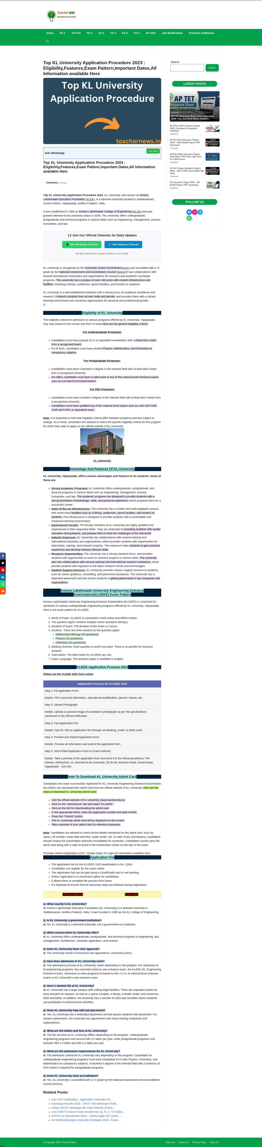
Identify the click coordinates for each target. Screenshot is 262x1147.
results (123, 973)
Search (175, 61)
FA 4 (125, 33)
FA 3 (113, 33)
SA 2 (137, 33)
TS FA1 (76, 33)
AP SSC (151, 33)
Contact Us (183, 1142)
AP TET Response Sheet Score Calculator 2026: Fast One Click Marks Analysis (192, 117)
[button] (47, 41)
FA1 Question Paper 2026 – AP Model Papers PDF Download (185, 183)
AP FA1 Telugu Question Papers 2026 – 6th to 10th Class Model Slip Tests (187, 171)
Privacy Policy (199, 1142)
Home (50, 33)
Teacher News (69, 1142)
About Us (170, 1142)
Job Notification (172, 33)
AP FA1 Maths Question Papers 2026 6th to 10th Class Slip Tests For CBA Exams (185, 156)
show (63, 183)
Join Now (153, 151)
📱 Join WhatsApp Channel (82, 244)
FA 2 (89, 33)
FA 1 (62, 33)
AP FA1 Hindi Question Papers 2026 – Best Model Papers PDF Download (185, 142)
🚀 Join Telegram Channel (123, 244)
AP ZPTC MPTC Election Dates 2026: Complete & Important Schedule (185, 128)
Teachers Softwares (201, 33)
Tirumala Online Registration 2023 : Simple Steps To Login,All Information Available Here (96, 853)
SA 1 (101, 33)
